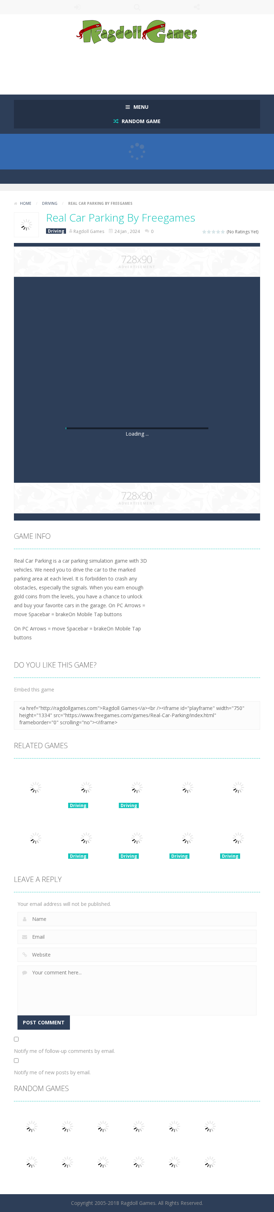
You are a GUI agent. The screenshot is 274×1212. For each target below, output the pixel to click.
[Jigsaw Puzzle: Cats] (139, 1125)
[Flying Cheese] (67, 1161)
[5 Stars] (223, 232)
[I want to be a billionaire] (139, 1161)
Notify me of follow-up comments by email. (64, 1051)
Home (25, 203)
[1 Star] (204, 232)
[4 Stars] (218, 232)
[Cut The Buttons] (32, 1161)
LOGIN (77, 7)
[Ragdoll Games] (137, 31)
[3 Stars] (214, 232)
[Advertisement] (144, 66)
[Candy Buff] (103, 1125)
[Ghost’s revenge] (67, 1125)
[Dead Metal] (174, 1125)
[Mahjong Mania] (32, 1125)
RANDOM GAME (140, 121)
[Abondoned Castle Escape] (103, 1161)
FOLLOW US (197, 7)
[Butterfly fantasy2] (210, 1125)
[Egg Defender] (210, 1161)
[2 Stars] (209, 232)
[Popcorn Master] (174, 1161)
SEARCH (137, 7)
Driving (49, 203)
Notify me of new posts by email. (52, 1072)
